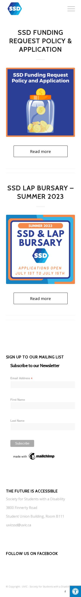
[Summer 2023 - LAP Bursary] (40, 249)
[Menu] (69, 8)
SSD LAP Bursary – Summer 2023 (40, 192)
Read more (40, 151)
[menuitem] (69, 8)
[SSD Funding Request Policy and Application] (40, 102)
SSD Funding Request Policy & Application (40, 40)
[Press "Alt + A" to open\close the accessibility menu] (75, 591)
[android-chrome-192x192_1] (33, 8)
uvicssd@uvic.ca (18, 525)
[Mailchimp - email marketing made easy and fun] (34, 459)
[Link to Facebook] (65, 591)
